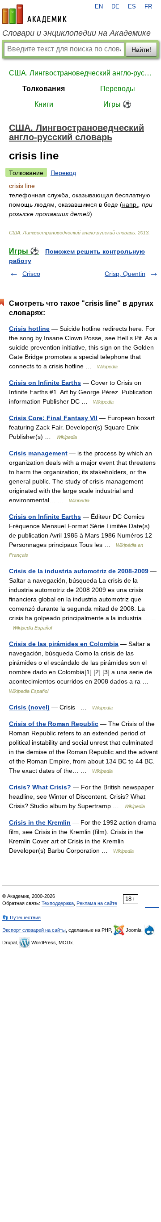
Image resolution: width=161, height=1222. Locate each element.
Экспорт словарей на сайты (34, 930)
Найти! (141, 49)
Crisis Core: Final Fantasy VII (53, 417)
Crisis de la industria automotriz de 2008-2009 (78, 571)
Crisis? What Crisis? (40, 787)
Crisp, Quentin (125, 273)
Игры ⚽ (117, 104)
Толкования (43, 88)
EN (99, 7)
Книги (43, 104)
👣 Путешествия (21, 917)
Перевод (63, 172)
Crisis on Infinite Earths (45, 382)
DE (115, 7)
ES (132, 7)
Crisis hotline (29, 328)
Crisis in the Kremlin (40, 822)
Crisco (31, 273)
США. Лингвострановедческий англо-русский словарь (80, 73)
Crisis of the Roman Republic (53, 723)
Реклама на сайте (96, 903)
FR (148, 7)
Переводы (117, 88)
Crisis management (38, 453)
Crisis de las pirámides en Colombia (64, 643)
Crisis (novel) (29, 707)
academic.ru (34, 14)
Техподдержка (58, 903)
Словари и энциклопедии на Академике (76, 33)
